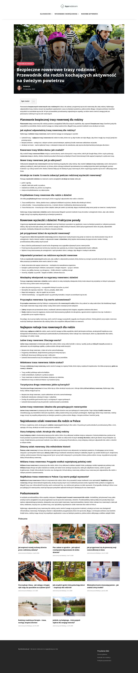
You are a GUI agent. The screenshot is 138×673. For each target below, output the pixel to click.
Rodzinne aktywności (89, 14)
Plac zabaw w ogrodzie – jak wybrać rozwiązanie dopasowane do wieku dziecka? (66, 549)
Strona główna (102, 654)
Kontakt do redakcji (103, 657)
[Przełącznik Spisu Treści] (32, 101)
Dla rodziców (45, 14)
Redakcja (29, 553)
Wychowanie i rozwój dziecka (66, 14)
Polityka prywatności (104, 660)
